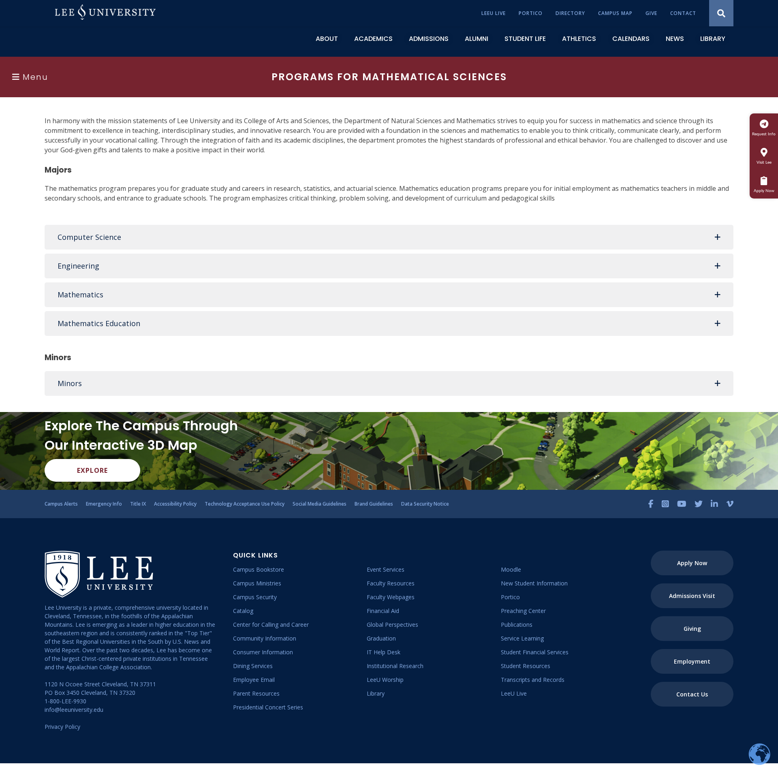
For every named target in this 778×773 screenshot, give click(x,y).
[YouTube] (681, 504)
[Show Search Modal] (721, 13)
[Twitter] (699, 504)
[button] (389, 237)
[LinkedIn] (714, 504)
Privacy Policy (62, 726)
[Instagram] (665, 504)
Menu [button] (35, 77)
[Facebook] (651, 504)
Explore (92, 470)
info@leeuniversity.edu (74, 709)
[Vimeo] (729, 504)
